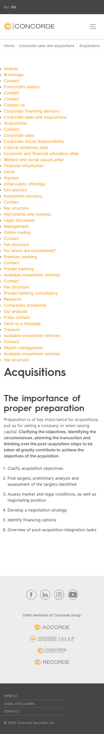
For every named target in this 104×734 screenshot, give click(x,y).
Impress (11, 177)
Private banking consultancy (31, 293)
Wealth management (23, 347)
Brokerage (13, 74)
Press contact (17, 317)
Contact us (14, 104)
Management (16, 226)
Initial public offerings (24, 183)
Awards (11, 68)
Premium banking (20, 256)
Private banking (19, 268)
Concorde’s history (22, 86)
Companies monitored (25, 305)
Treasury (12, 329)
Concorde (29, 28)
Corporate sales (19, 135)
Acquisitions (15, 123)
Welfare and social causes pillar (34, 159)
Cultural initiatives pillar (26, 147)
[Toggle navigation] (93, 26)
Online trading (17, 232)
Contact (11, 80)
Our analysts (16, 311)
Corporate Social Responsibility (34, 141)
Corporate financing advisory (32, 111)
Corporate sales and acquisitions (46, 45)
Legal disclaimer (19, 220)
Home (9, 45)
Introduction (15, 189)
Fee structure (16, 208)
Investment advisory (23, 195)
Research (12, 299)
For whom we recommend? (30, 250)
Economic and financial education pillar (41, 153)
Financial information (24, 165)
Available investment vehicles (32, 274)
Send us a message (22, 323)
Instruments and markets (27, 214)
